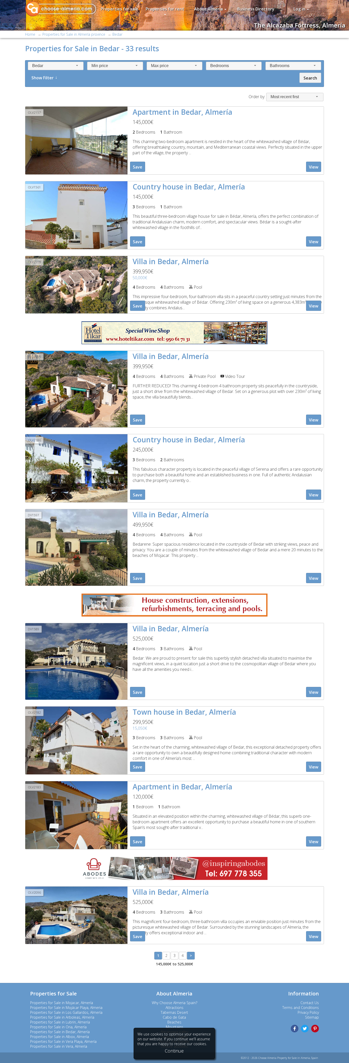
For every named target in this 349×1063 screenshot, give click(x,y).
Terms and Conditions (300, 1007)
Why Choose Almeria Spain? (174, 1002)
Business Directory (255, 9)
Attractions (174, 1007)
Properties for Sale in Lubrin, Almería (60, 1022)
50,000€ (140, 277)
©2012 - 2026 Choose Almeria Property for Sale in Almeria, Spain (279, 1058)
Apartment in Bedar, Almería (182, 112)
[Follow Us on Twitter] (305, 1028)
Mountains (174, 1026)
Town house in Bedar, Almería (184, 712)
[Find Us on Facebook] (294, 1028)
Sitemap (312, 1017)
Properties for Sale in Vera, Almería (58, 1046)
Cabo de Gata (174, 1017)
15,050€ (140, 728)
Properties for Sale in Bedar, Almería (60, 1031)
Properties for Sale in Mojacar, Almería (61, 1002)
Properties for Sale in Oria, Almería (58, 1026)
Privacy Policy (308, 1012)
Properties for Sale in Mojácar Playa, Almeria (66, 1007)
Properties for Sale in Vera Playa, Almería (63, 1041)
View (313, 167)
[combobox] (56, 66)
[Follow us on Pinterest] (315, 1028)
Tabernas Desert (174, 1012)
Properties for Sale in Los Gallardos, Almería (66, 1012)
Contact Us (309, 1002)
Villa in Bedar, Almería (171, 261)
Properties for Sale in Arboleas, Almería (62, 1017)
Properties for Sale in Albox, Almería (59, 1036)
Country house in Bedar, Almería (189, 186)
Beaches (174, 1022)
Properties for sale (119, 9)
